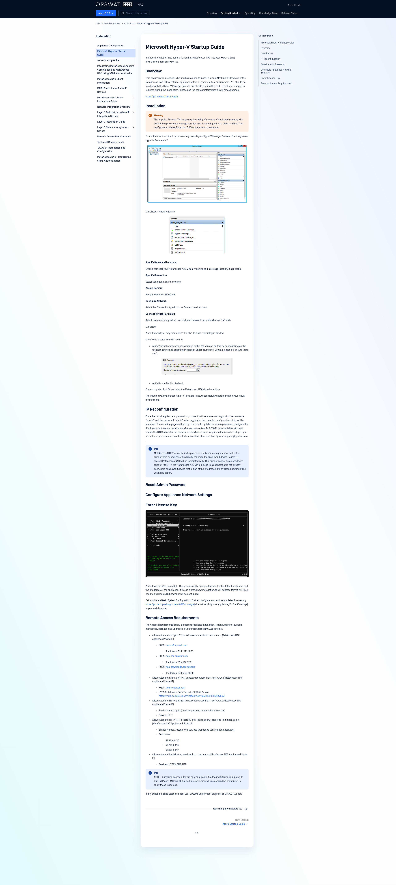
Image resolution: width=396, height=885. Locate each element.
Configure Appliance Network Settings (179, 495)
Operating (250, 13)
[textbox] (197, 426)
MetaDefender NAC (112, 23)
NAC (140, 4)
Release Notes (289, 13)
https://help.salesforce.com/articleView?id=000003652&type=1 (192, 696)
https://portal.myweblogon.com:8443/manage (170, 604)
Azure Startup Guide (234, 824)
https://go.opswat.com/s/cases (162, 96)
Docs (98, 23)
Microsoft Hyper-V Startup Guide (152, 23)
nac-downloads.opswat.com (181, 667)
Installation (129, 23)
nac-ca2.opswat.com (177, 656)
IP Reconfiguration (162, 409)
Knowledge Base (268, 13)
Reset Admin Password (165, 485)
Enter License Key (161, 505)
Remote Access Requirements (172, 618)
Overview (212, 13)
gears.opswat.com (175, 687)
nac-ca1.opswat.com (176, 645)
